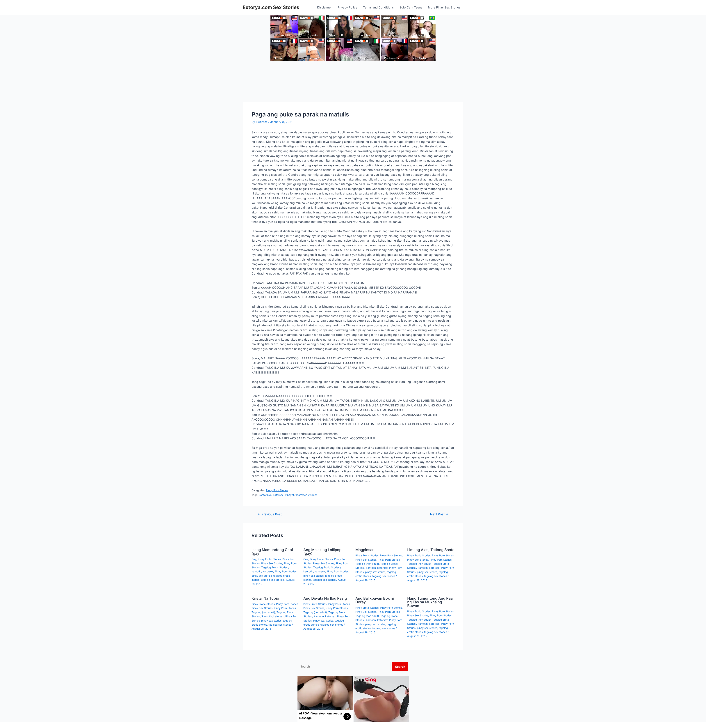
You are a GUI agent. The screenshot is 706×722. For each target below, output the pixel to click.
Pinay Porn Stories (286, 571)
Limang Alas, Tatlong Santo (430, 550)
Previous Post (270, 514)
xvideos (312, 494)
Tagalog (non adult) (367, 563)
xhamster (300, 494)
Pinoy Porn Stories (277, 490)
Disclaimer (324, 7)
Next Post (439, 514)
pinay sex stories (262, 575)
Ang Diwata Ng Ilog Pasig (325, 598)
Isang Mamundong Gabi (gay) (272, 552)
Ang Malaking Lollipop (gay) (322, 552)
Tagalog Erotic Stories (274, 567)
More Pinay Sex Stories (444, 7)
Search (400, 666)
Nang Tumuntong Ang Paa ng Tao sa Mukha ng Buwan (430, 602)
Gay (254, 559)
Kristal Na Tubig (265, 598)
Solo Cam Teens (411, 7)
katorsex (278, 494)
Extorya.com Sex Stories (271, 7)
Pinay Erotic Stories (269, 559)
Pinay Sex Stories (271, 563)
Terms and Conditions (378, 7)
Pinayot (289, 494)
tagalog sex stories (272, 579)
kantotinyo (265, 494)
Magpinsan (365, 550)
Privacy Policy (347, 7)
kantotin (256, 571)
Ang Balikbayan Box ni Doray (374, 600)
